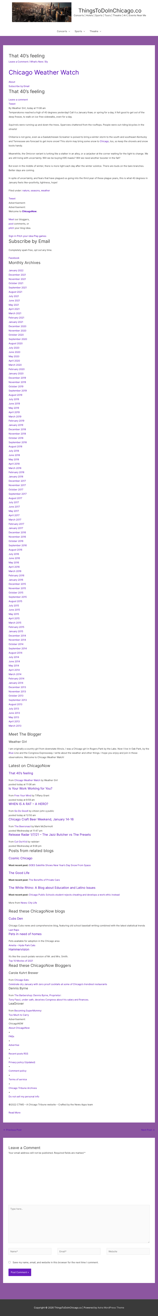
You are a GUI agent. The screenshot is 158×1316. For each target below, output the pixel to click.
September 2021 (18, 287)
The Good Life (19, 873)
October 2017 (16, 489)
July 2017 (14, 502)
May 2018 (14, 459)
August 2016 (15, 549)
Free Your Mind (22, 795)
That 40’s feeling (21, 773)
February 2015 (16, 627)
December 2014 (17, 635)
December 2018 (17, 429)
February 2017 (16, 523)
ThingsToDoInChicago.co (109, 10)
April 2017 (14, 515)
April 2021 (14, 309)
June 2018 (14, 455)
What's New (36, 61)
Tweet (12, 103)
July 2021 (14, 296)
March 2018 (15, 468)
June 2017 (14, 506)
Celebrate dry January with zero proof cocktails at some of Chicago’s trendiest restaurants (58, 984)
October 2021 (16, 283)
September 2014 (18, 648)
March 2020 (15, 364)
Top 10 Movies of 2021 (21, 960)
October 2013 (16, 695)
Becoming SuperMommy (27, 1010)
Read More (15, 1112)
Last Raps (14, 929)
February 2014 (16, 678)
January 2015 (16, 631)
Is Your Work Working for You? (30, 788)
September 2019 (18, 390)
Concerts (62, 31)
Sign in (12, 236)
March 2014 (15, 674)
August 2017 (15, 498)
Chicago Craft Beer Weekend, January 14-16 (41, 819)
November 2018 (17, 433)
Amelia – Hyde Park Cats (22, 945)
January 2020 (16, 373)
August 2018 (15, 446)
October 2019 (16, 386)
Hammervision (19, 949)
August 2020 (16, 343)
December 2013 (17, 687)
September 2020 (18, 339)
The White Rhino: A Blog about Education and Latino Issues (52, 888)
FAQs (11, 1036)
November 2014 (17, 639)
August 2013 (15, 704)
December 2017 (17, 480)
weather (45, 190)
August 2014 (15, 652)
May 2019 (14, 407)
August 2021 (15, 291)
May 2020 (14, 356)
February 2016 (16, 575)
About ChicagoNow (19, 1027)
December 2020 (17, 326)
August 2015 (15, 601)
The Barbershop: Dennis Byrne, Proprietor (37, 995)
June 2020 (14, 352)
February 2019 (16, 420)
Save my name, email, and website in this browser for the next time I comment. (55, 1262)
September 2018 (18, 442)
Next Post (148, 1129)
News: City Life (29, 902)
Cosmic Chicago (20, 858)
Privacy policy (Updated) (22, 1062)
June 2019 (14, 403)
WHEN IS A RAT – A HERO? (28, 804)
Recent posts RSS (18, 1053)
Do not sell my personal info (24, 1096)
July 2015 (14, 605)
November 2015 (17, 588)
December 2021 (17, 274)
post (11, 223)
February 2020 (17, 369)
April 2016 (14, 566)
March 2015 (15, 622)
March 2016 (15, 571)
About (12, 81)
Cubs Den (16, 918)
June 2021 (14, 300)
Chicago (104, 141)
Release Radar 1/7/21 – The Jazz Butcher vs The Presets (50, 834)
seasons (35, 190)
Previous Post (12, 1129)
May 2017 (14, 510)
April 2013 (14, 721)
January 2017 (16, 528)
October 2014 (16, 644)
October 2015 (16, 592)
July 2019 (14, 399)
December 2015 (17, 583)
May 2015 (14, 614)
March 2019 (15, 416)
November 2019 (17, 382)
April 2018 (14, 463)
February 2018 (16, 472)
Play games (40, 236)
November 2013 (17, 691)
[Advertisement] (79, 1181)
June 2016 (14, 558)
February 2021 (16, 317)
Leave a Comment (18, 61)
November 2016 (17, 536)
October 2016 (16, 541)
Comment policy (17, 1070)
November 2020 (17, 330)
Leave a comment (18, 99)
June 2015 (14, 609)
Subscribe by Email (19, 86)
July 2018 (14, 450)
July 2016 (14, 554)
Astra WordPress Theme (111, 1307)
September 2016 (18, 545)
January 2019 (16, 425)
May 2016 (14, 562)
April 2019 (14, 412)
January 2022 (16, 270)
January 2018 (16, 476)
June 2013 (14, 712)
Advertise (14, 1045)
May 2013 (14, 717)
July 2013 (14, 708)
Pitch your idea (25, 236)
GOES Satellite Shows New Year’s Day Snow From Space (60, 865)
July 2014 (14, 657)
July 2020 (14, 347)
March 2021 (15, 313)
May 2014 (14, 665)
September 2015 (18, 596)
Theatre (94, 31)
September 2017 (18, 493)
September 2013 (18, 700)
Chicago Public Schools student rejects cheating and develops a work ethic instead (74, 894)
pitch (11, 228)
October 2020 (16, 334)
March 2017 (15, 519)
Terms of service (18, 1079)
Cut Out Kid (20, 841)
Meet (11, 219)
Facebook (14, 257)
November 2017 (17, 485)
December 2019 (17, 377)
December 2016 (17, 532)
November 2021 (17, 279)
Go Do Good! (21, 810)
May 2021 (14, 304)
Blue (11, 752)
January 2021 (16, 321)
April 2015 (14, 618)
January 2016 (16, 579)
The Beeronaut (22, 826)
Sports (78, 31)
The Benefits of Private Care (44, 879)
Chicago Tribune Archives (23, 1088)
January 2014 (16, 682)
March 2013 (15, 725)
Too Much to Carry (19, 1014)
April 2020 (14, 360)
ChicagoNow (29, 211)
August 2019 (15, 394)
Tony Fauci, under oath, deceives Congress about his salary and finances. (49, 999)
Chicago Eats (21, 979)
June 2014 (14, 661)
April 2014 (14, 669)
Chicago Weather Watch (44, 72)
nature (25, 190)
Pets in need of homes (25, 934)
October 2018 (16, 438)
